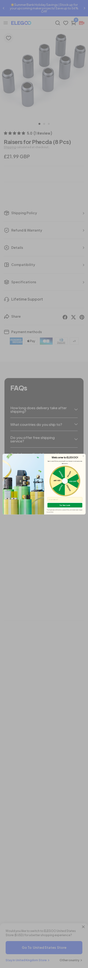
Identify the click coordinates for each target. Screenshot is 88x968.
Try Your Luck (64, 505)
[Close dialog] (83, 455)
